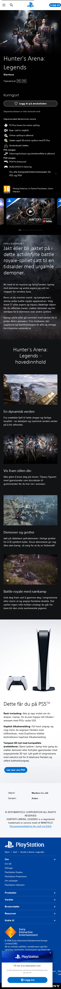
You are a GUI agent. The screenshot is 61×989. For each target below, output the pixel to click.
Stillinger (9, 868)
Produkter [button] (10, 892)
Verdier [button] (9, 899)
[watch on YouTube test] (47, 221)
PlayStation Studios (14, 872)
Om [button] (7, 859)
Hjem (7, 852)
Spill (15, 852)
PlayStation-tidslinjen (15, 884)
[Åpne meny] (4, 5)
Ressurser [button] (10, 913)
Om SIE (8, 863)
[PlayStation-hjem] (30, 5)
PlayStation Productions (16, 876)
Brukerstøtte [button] (12, 906)
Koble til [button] (9, 920)
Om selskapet (11, 880)
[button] (30, 211)
